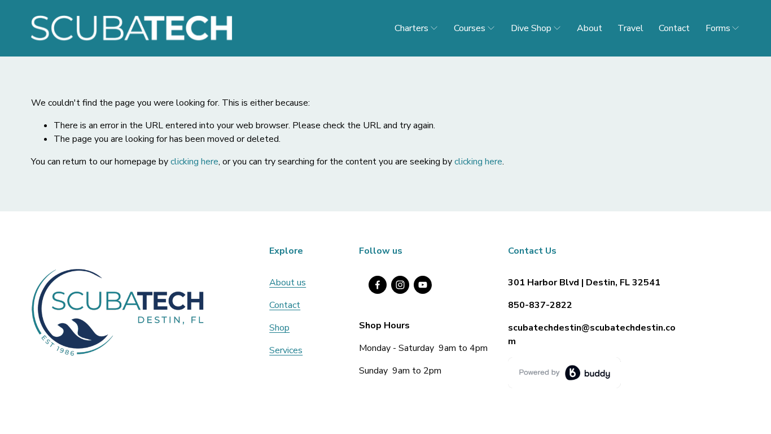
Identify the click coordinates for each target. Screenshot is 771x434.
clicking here (194, 161)
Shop (279, 328)
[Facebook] (378, 285)
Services (286, 350)
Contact (674, 28)
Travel (630, 28)
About (589, 28)
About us (287, 282)
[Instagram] (400, 285)
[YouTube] (423, 285)
